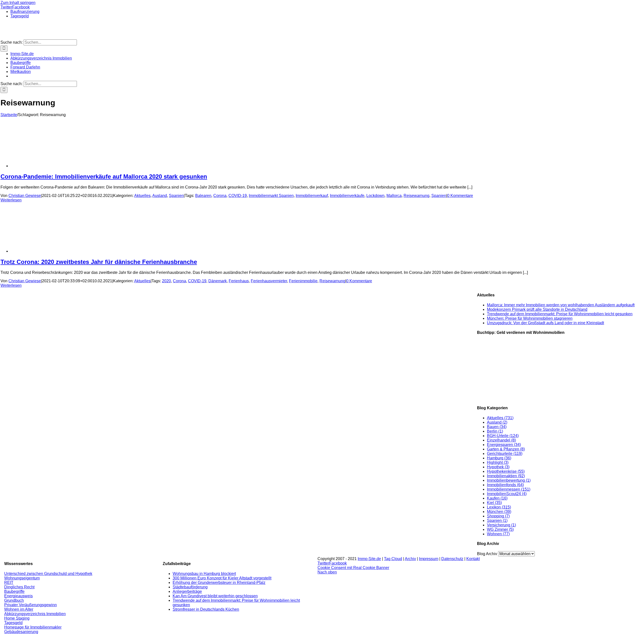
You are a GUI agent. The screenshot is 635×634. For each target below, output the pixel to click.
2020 (166, 281)
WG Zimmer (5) (500, 529)
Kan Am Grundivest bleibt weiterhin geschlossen (215, 596)
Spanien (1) (497, 520)
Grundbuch (14, 600)
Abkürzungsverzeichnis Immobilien (35, 614)
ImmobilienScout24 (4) (507, 494)
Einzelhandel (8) (501, 440)
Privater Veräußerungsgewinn (30, 605)
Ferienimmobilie (303, 281)
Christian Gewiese (24, 195)
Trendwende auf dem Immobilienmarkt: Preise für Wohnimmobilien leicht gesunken (560, 314)
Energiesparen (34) (504, 445)
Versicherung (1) (501, 525)
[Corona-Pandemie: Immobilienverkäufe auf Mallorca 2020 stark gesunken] (50, 166)
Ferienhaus (239, 281)
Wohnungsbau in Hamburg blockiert (204, 573)
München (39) (499, 511)
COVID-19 (237, 195)
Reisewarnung (416, 195)
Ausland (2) (497, 422)
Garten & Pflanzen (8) (506, 449)
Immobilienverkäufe (347, 195)
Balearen (203, 195)
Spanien (176, 195)
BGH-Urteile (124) (503, 436)
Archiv (410, 559)
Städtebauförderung (190, 587)
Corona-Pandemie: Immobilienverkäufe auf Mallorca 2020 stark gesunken (103, 176)
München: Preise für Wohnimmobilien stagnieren (529, 318)
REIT (8, 582)
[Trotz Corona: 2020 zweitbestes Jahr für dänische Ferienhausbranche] (50, 251)
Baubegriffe (14, 591)
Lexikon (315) (499, 507)
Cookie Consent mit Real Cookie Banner (353, 568)
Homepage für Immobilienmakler (33, 627)
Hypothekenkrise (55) (506, 471)
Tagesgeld (13, 623)
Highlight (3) (497, 462)
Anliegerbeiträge (187, 591)
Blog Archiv (487, 554)
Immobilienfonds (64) (505, 485)
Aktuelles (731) (500, 418)
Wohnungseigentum (22, 578)
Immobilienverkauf (312, 195)
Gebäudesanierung (21, 632)
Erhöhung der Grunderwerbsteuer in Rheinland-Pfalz (219, 582)
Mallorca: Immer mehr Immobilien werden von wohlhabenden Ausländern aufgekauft (561, 305)
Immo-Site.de (369, 559)
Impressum (428, 559)
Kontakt (473, 559)
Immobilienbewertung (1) (509, 480)
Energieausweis (18, 596)
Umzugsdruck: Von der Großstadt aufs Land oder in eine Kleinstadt (545, 323)
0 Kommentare (460, 195)
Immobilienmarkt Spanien (271, 195)
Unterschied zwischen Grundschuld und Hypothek (48, 573)
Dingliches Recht (19, 587)
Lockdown (375, 195)
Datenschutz (452, 559)
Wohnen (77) (498, 534)
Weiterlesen (11, 200)
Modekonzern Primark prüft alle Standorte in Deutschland (537, 309)
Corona (219, 195)
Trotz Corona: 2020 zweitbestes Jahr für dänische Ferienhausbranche (98, 261)
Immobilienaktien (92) (506, 476)
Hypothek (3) (498, 467)
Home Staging (17, 618)
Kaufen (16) (497, 498)
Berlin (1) (495, 431)
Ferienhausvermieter (269, 281)
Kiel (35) (494, 503)
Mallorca (394, 195)
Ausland (159, 195)
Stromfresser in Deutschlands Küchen (206, 609)
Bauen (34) (497, 427)
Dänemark (217, 281)
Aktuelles (142, 195)
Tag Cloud (393, 559)
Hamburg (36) (499, 458)
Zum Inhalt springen (17, 2)
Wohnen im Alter (18, 609)
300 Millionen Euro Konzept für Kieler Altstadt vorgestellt (222, 578)
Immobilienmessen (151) (508, 489)
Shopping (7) (498, 516)
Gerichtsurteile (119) (504, 453)
